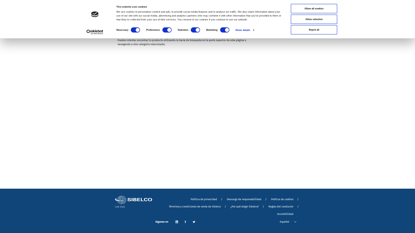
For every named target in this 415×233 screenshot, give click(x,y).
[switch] (167, 30)
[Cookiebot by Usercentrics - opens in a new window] (95, 32)
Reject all (314, 29)
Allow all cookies (314, 8)
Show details (242, 30)
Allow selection (314, 19)
